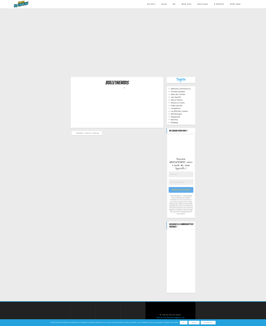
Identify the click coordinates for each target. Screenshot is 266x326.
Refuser (194, 322)
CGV (183, 317)
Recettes (174, 119)
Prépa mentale (176, 105)
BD (174, 4)
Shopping (174, 122)
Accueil (151, 4)
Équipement (175, 117)
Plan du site (161, 317)
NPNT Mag (235, 4)
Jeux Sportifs (176, 97)
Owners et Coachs (178, 103)
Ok (183, 322)
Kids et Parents (177, 100)
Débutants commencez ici (181, 88)
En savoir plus (208, 322)
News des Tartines (178, 94)
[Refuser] (263, 323)
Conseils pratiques (178, 91)
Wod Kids (186, 4)
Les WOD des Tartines (179, 111)
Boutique (203, 4)
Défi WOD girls (176, 114)
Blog (164, 4)
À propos (219, 4)
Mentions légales (173, 317)
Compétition (175, 108)
